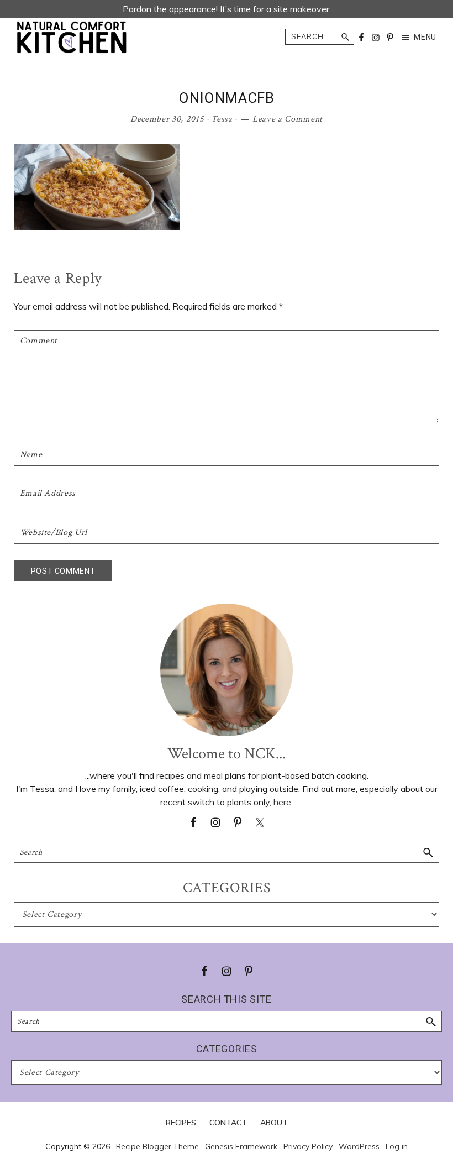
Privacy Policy (308, 1146)
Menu (425, 37)
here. (283, 802)
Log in (397, 1146)
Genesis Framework (241, 1146)
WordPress (359, 1146)
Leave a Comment (287, 119)
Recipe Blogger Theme (157, 1146)
